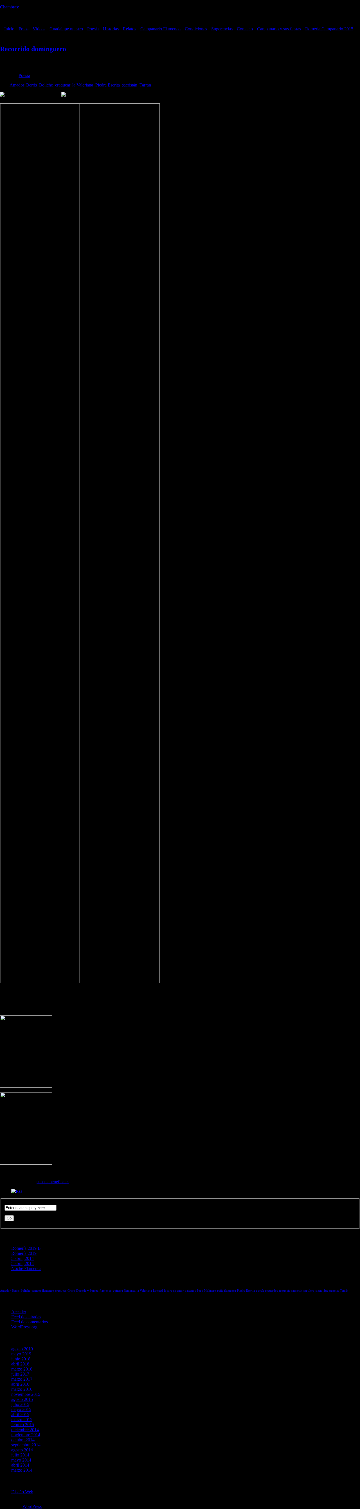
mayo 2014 (21, 1460)
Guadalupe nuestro (66, 28)
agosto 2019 (22, 1348)
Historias (111, 28)
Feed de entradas (26, 1316)
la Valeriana (82, 85)
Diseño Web (22, 1491)
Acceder (18, 1311)
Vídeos (39, 28)
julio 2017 (20, 1374)
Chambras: (9, 6)
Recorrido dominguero (33, 49)
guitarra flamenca (124, 1290)
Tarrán (145, 85)
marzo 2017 (21, 1379)
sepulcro (308, 1290)
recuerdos (271, 1290)
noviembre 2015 (25, 1394)
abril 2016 (20, 1384)
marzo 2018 (21, 1369)
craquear (62, 85)
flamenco (106, 1290)
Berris (31, 85)
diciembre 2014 (25, 1429)
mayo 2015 (21, 1409)
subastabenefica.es (53, 1181)
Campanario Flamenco (160, 28)
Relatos (129, 28)
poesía (260, 1290)
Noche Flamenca (26, 1268)
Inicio (9, 28)
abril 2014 (20, 1465)
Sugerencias (222, 28)
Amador (17, 85)
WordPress (32, 1506)
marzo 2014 (21, 1470)
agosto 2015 (22, 1399)
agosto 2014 (22, 1449)
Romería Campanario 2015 (329, 28)
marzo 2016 (21, 1389)
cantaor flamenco (43, 1290)
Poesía (93, 28)
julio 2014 (20, 1455)
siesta (319, 1290)
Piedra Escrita (107, 85)
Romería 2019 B (26, 1248)
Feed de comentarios (29, 1321)
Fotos (23, 28)
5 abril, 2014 (22, 1258)
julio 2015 (20, 1404)
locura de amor (174, 1290)
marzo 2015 (21, 1419)
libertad (158, 1290)
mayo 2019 (21, 1353)
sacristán (129, 85)
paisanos (190, 1290)
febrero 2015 (22, 1424)
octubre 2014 (23, 1439)
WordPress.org (24, 1326)
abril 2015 (20, 1414)
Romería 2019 (24, 1253)
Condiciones (196, 28)
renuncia (284, 1290)
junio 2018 (20, 1358)
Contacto (245, 28)
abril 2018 (20, 1364)
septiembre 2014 (25, 1444)
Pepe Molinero (206, 1290)
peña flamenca (226, 1290)
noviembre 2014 (25, 1434)
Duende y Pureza (87, 1290)
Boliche (46, 85)
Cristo (71, 1290)
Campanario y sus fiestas (279, 28)
